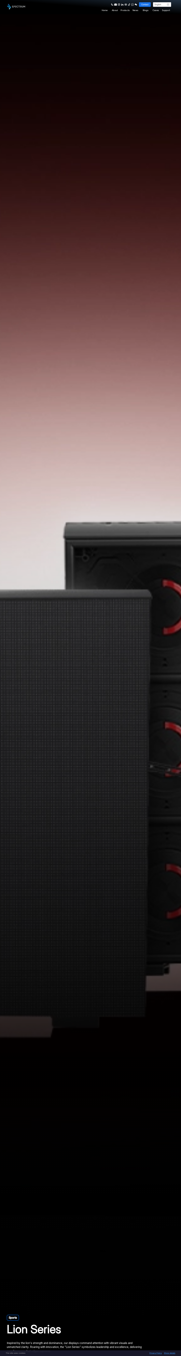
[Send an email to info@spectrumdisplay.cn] (115, 4)
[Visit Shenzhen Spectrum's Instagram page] (118, 4)
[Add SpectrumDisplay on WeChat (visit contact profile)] (135, 4)
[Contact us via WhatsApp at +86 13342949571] (132, 4)
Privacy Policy (155, 1353)
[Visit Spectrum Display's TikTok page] (129, 4)
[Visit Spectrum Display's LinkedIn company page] (122, 4)
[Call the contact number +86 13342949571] (112, 4)
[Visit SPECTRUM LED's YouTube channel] (125, 4)
